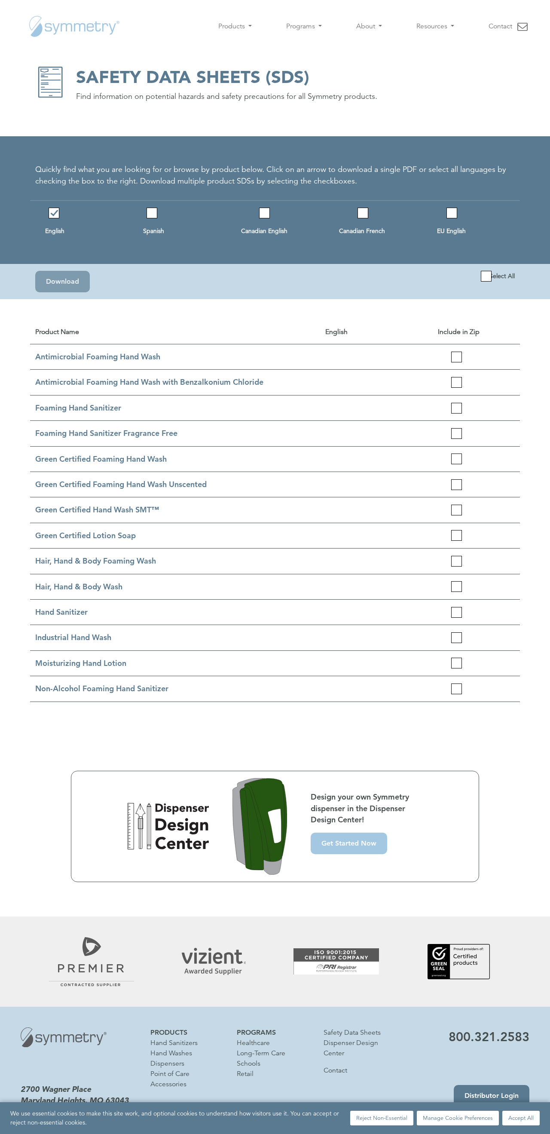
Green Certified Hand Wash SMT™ (97, 510)
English (54, 231)
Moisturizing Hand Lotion (80, 663)
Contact (500, 26)
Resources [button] (432, 26)
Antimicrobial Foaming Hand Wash (97, 357)
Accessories (168, 1084)
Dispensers (167, 1063)
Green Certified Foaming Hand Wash (101, 459)
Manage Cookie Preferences (458, 1118)
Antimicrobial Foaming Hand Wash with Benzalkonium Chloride (149, 382)
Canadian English (264, 231)
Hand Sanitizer (61, 612)
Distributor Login (491, 1095)
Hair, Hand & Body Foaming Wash (95, 561)
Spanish (153, 231)
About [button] (366, 26)
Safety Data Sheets (352, 1032)
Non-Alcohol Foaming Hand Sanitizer (101, 688)
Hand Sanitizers (174, 1043)
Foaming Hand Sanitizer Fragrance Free (106, 433)
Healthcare (253, 1043)
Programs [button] (301, 26)
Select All (502, 276)
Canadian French (362, 231)
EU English (451, 231)
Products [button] (232, 26)
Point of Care (169, 1074)
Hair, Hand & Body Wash (78, 587)
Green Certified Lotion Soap (85, 535)
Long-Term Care (261, 1053)
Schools (248, 1063)
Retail (245, 1074)
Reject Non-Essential (381, 1118)
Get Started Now (348, 843)
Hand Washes (171, 1053)
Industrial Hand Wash (73, 637)
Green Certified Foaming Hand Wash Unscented (121, 484)
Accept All (521, 1118)
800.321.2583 (489, 1036)
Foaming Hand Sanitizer (78, 408)
